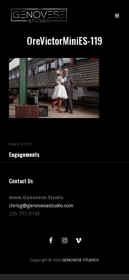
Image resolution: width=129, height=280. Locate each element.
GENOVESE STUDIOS (80, 260)
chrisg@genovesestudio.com (41, 205)
